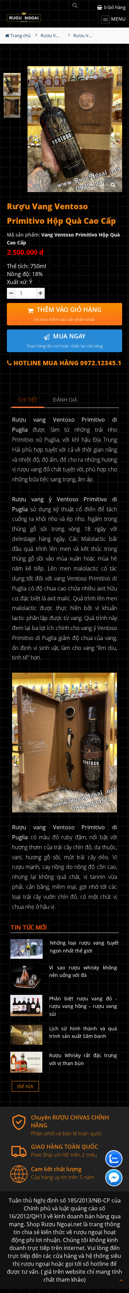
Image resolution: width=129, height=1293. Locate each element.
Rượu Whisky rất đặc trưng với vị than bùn (83, 1059)
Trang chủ (20, 35)
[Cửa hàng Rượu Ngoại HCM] (24, 16)
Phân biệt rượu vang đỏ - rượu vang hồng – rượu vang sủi (83, 1006)
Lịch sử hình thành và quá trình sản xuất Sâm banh (83, 1032)
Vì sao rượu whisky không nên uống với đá (83, 971)
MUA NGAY (65, 340)
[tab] (28, 400)
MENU (118, 18)
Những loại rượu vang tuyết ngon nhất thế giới (84, 946)
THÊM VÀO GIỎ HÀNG (67, 313)
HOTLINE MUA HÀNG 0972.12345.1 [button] (66, 363)
